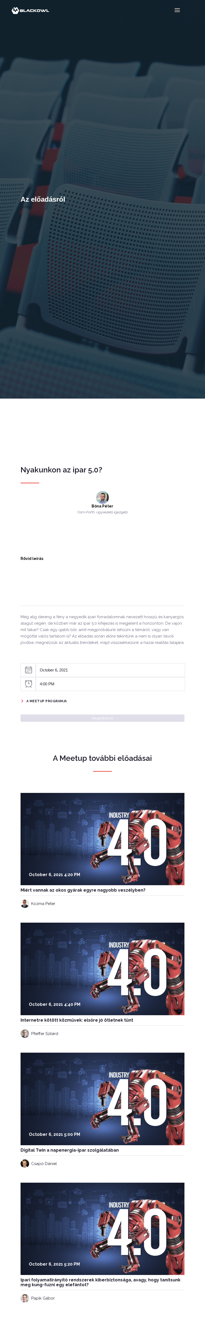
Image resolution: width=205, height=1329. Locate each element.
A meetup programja (46, 701)
